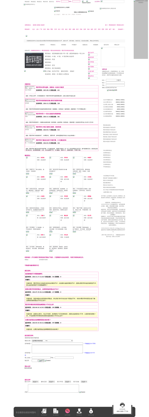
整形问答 (45, 1)
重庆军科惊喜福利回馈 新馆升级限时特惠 (49, 100)
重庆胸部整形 (107, 182)
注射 (69, 14)
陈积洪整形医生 (107, 162)
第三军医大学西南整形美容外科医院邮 (113, 190)
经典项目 (63, 44)
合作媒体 (109, 196)
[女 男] (113, 80)
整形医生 (39, 1)
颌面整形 (27, 20)
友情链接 (119, 197)
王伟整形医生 (107, 164)
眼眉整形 (46, 20)
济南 (81, 29)
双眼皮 (26, 259)
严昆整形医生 (107, 167)
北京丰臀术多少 (107, 102)
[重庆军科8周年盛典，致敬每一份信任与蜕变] (30, 90)
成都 (73, 29)
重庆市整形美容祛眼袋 (109, 187)
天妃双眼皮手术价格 (108, 175)
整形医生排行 (120, 25)
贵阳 (106, 29)
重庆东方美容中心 (108, 185)
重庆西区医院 (107, 125)
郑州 (99, 29)
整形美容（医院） (83, 24)
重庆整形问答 (105, 171)
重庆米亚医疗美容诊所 (109, 141)
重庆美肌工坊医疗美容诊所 (110, 134)
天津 (55, 29)
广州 (41, 29)
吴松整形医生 (107, 160)
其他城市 (120, 29)
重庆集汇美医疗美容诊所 (110, 137)
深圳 (44, 29)
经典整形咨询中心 (36, 50)
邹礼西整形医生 (107, 150)
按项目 (39, 25)
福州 (92, 29)
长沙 (59, 29)
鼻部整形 (55, 20)
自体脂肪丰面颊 (43, 259)
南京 (66, 29)
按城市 (43, 25)
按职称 (34, 25)
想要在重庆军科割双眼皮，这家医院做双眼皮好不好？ (42, 289)
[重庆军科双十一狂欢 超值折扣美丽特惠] (30, 116)
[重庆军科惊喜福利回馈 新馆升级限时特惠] (30, 103)
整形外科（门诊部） (71, 24)
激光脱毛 (82, 20)
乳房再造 (78, 14)
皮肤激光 (119, 20)
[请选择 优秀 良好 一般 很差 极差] (35, 381)
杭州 (77, 29)
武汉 (63, 29)
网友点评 (116, 44)
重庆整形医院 (45, 50)
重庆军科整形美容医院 (68, 50)
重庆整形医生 (105, 146)
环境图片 (74, 44)
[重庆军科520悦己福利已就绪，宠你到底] (30, 129)
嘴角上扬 (64, 14)
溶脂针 (73, 14)
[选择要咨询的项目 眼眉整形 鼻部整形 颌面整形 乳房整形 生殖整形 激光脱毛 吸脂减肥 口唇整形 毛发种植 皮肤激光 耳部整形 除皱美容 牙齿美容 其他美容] (39, 340)
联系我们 (108, 197)
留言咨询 (106, 44)
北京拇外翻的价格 (108, 114)
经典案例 (95, 44)
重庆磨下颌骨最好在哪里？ (110, 178)
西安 (70, 29)
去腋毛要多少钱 (107, 192)
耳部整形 (91, 20)
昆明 (103, 29)
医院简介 (42, 44)
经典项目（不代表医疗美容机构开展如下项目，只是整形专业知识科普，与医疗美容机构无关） (54, 257)
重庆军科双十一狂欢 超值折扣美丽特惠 (48, 113)
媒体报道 (113, 197)
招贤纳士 (120, 196)
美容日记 (51, 1)
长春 (88, 29)
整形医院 (33, 1)
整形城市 (27, 1)
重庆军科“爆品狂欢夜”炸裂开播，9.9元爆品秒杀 (51, 140)
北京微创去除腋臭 (108, 107)
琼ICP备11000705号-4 (107, 235)
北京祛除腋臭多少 (108, 109)
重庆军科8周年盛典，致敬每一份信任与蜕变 (50, 87)
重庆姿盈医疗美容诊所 (109, 130)
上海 (37, 29)
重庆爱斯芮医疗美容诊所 (110, 132)
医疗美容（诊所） (59, 24)
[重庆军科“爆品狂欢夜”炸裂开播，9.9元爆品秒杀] (30, 143)
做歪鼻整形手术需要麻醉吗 (33, 274)
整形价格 (104, 95)
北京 (33, 29)
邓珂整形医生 (107, 157)
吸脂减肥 (110, 20)
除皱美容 (73, 20)
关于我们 (103, 196)
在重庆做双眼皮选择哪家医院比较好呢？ (38, 320)
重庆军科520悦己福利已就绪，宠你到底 (48, 127)
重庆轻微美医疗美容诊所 (110, 139)
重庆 (52, 29)
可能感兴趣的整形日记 (32, 265)
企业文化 (115, 196)
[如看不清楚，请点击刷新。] (41, 360)
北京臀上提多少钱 (108, 104)
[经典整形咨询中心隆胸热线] (113, 66)
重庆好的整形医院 (55, 50)
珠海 (48, 29)
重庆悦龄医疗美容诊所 (109, 127)
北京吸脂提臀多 (107, 116)
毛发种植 (100, 20)
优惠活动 (85, 44)
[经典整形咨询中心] (29, 4)
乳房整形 (37, 20)
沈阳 (84, 29)
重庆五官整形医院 (108, 180)
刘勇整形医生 (107, 153)
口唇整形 (64, 20)
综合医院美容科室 (94, 24)
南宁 (110, 29)
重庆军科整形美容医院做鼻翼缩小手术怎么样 (39, 304)
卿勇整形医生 (107, 155)
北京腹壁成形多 (107, 111)
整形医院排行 (112, 25)
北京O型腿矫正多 (108, 100)
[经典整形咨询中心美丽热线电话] (141, 2)
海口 (114, 29)
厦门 (95, 29)
